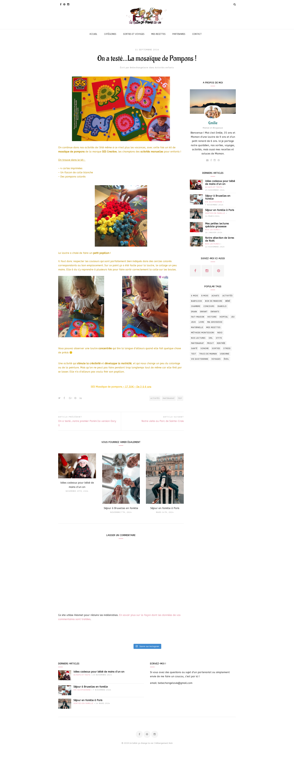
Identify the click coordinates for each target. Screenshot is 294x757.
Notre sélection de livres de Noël (219, 239)
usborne (224, 354)
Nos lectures (212, 230)
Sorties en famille (215, 213)
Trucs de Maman (208, 354)
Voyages (216, 359)
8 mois (204, 296)
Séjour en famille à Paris (219, 210)
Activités (155, 398)
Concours (209, 306)
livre (201, 322)
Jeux (193, 322)
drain (194, 312)
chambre (195, 306)
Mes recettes (213, 327)
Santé (194, 348)
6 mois (194, 296)
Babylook (196, 301)
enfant (203, 312)
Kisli (171, 743)
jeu (233, 317)
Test (180, 398)
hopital (224, 317)
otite (219, 338)
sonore (205, 348)
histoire (212, 317)
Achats (215, 296)
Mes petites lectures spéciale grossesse (217, 225)
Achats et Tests (213, 187)
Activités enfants (164, 67)
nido (219, 333)
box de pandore (213, 301)
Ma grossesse (214, 322)
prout (210, 343)
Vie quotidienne (213, 202)
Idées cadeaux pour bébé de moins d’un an (220, 182)
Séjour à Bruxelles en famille (217, 197)
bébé (227, 301)
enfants (215, 312)
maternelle (197, 327)
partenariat (168, 398)
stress (227, 348)
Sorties (216, 348)
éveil (226, 359)
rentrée (221, 343)
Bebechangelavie (139, 67)
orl (211, 338)
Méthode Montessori (202, 333)
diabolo (222, 306)
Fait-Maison (197, 317)
